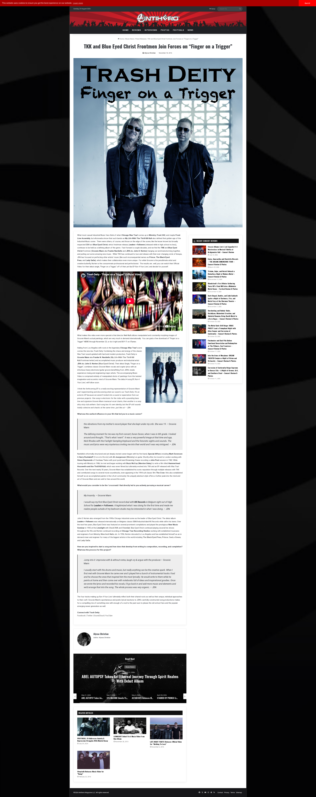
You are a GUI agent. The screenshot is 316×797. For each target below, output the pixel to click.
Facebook (81, 615)
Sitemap (239, 792)
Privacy (226, 792)
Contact (220, 792)
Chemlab (126, 528)
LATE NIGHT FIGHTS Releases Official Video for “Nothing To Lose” (166, 742)
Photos (165, 30)
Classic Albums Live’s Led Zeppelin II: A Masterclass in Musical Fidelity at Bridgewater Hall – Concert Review (222, 249)
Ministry (130, 457)
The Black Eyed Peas (152, 537)
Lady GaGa (85, 540)
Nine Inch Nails (107, 534)
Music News (129, 39)
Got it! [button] (307, 3)
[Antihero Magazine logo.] (158, 19)
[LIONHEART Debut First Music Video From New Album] (130, 726)
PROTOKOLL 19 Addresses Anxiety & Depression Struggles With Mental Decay (92, 739)
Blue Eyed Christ (106, 364)
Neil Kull (127, 335)
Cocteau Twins (102, 460)
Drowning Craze (133, 460)
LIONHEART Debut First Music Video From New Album (129, 737)
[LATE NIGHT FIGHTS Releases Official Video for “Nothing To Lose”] (166, 728)
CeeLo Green (175, 537)
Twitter (89, 615)
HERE (86, 342)
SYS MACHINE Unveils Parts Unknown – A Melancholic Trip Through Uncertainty (130, 679)
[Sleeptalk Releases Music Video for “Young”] (93, 760)
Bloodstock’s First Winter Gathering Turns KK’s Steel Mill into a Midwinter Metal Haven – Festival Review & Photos (223, 286)
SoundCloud (98, 615)
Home (126, 30)
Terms (232, 792)
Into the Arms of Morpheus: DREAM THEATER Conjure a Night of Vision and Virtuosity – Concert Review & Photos (222, 358)
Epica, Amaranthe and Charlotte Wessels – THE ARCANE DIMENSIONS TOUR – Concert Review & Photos (223, 262)
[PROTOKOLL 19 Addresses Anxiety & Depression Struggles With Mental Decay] (93, 727)
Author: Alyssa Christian (101, 637)
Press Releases (140, 39)
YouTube (108, 615)
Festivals (178, 30)
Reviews (136, 30)
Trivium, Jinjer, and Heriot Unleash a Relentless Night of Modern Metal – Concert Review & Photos (221, 274)
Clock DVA (113, 528)
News (190, 30)
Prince (165, 537)
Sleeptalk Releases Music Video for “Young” (90, 772)
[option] (130, 678)
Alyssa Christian (150, 53)
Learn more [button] (78, 3)
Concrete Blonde (101, 457)
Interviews (151, 30)
